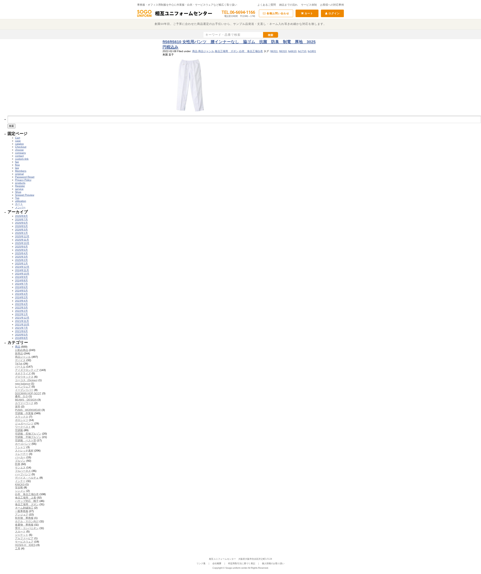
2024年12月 (22, 266)
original (19, 173)
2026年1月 (21, 232)
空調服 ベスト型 (25, 440)
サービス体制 (309, 4)
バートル (20, 366)
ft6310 (283, 51)
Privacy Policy (23, 179)
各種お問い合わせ (277, 13)
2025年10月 (22, 243)
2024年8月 (21, 280)
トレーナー (21, 453)
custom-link (22, 158)
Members (20, 170)
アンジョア (21, 514)
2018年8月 (21, 338)
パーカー (20, 457)
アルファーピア (24, 538)
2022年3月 (21, 307)
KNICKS (20, 484)
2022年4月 (21, 304)
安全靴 (19, 487)
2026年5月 (21, 226)
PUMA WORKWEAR (28, 409)
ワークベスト (23, 426)
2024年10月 (22, 273)
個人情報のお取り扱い (273, 563)
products (20, 182)
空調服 (19, 430)
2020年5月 (21, 334)
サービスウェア (24, 541)
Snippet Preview (24, 194)
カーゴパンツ (23, 443)
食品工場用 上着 (25, 497)
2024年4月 (21, 293)
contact (19, 155)
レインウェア (23, 386)
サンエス (20, 467)
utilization (20, 200)
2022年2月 (21, 310)
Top (17, 197)
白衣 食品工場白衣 (251, 51)
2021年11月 (22, 321)
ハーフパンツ (23, 474)
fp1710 (302, 51)
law (17, 167)
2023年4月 (21, 300)
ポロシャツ (21, 420)
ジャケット (21, 534)
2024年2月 (21, 297)
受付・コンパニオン (27, 528)
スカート (20, 531)
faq (17, 161)
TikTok (19, 363)
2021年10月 (22, 324)
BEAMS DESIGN (26, 399)
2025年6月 (21, 246)
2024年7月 (21, 283)
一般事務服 (21, 511)
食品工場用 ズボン (226, 51)
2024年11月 (22, 270)
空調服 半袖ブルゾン (28, 436)
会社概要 (216, 563)
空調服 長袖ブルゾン (28, 433)
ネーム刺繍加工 (24, 507)
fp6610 (292, 51)
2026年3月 (21, 229)
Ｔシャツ (20, 447)
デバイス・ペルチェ (27, 477)
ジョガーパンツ (24, 423)
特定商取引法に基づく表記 (241, 563)
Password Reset (24, 176)
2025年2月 (21, 260)
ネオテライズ (23, 373)
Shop (18, 191)
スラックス (21, 416)
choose (19, 149)
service (19, 188)
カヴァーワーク (24, 403)
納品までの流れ (288, 4)
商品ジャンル (206, 51)
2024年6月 (21, 287)
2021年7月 (21, 327)
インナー (20, 481)
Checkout (20, 146)
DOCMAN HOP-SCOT (28, 393)
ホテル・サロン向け (27, 521)
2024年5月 (21, 290)
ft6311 (274, 51)
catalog (19, 143)
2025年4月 (21, 253)
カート (308, 13)
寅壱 (17, 406)
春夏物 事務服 (24, 524)
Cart (17, 137)
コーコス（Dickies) (26, 380)
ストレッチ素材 (24, 450)
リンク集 (201, 563)
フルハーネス (23, 470)
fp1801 (312, 51)
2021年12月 (22, 317)
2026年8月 (21, 216)
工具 (17, 548)
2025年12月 (22, 236)
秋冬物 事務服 (24, 517)
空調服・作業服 (24, 413)
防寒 (17, 464)
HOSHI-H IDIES (25, 545)
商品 (194, 51)
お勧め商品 (21, 350)
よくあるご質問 (266, 4)
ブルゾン (20, 460)
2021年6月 (21, 331)
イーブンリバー (24, 389)
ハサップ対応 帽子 (27, 500)
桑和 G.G (21, 396)
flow (17, 164)
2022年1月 (21, 314)
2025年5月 (21, 249)
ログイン (333, 13)
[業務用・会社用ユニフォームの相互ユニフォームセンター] (174, 16)
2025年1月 (21, 263)
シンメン (20, 490)
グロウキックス (24, 376)
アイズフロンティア (27, 370)
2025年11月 (22, 239)
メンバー (20, 207)
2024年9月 (21, 277)
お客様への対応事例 (332, 4)
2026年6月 (21, 222)
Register (20, 185)
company (20, 152)
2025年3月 (21, 256)
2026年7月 (21, 219)
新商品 (19, 353)
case (18, 140)
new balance (22, 383)
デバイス (20, 360)
